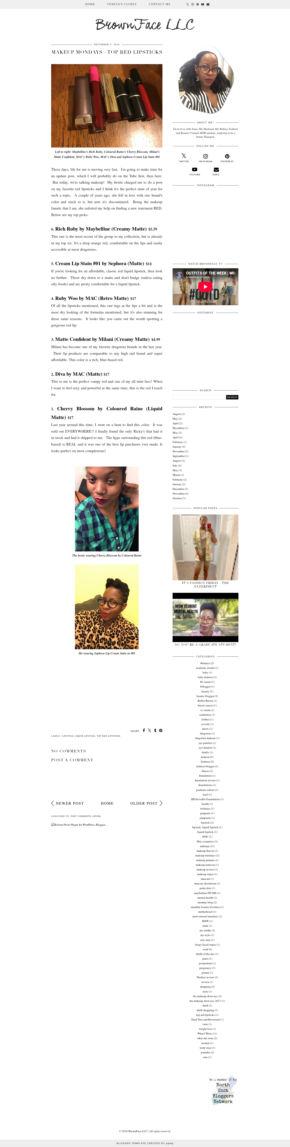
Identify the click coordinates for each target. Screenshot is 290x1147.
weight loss (205, 1029)
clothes (205, 719)
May (175, 418)
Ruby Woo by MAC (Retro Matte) (92, 298)
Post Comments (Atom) (86, 816)
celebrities (205, 715)
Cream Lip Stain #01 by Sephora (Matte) (99, 263)
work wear (205, 1048)
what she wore (205, 1038)
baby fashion (205, 677)
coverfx (205, 724)
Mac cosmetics (205, 841)
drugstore (205, 733)
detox (205, 729)
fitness (205, 771)
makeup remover (205, 865)
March (176, 475)
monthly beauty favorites (205, 907)
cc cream (205, 710)
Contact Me (160, 4)
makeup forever (205, 851)
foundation (205, 775)
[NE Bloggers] (223, 1104)
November (178, 451)
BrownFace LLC (145, 25)
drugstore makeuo (205, 738)
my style (205, 935)
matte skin (205, 888)
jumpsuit (205, 813)
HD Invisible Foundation (205, 799)
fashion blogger (205, 766)
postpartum (205, 963)
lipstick (67, 736)
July (175, 465)
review (205, 982)
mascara (205, 879)
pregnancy (205, 968)
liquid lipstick (85, 736)
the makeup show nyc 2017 (205, 1001)
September (179, 456)
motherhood (205, 912)
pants (205, 958)
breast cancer (205, 705)
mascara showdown (205, 883)
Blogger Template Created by (145, 1143)
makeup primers (205, 860)
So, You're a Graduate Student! (205, 645)
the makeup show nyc (205, 996)
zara (205, 1057)
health (205, 804)
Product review (205, 977)
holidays (205, 808)
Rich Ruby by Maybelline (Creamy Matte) (101, 228)
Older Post (144, 803)
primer (205, 972)
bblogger (205, 686)
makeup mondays (205, 855)
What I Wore (204, 1033)
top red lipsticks (109, 736)
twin (205, 1024)
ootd (205, 949)
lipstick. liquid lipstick (205, 827)
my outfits (205, 930)
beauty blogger (205, 696)
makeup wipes (205, 874)
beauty (205, 691)
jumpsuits (205, 818)
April (176, 423)
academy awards (205, 668)
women (205, 1043)
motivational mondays (205, 916)
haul (205, 794)
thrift (205, 1005)
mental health (205, 898)
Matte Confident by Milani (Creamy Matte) (102, 339)
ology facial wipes (205, 944)
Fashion (205, 761)
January (177, 446)
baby (205, 672)
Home (90, 4)
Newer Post (70, 803)
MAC (205, 836)
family (205, 752)
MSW (205, 921)
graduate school (205, 790)
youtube (205, 1052)
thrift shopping (205, 1010)
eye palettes (205, 743)
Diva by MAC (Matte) (78, 373)
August (177, 414)
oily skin (205, 940)
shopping (205, 986)
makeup (204, 846)
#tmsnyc (205, 663)
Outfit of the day (205, 954)
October (177, 498)
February (178, 442)
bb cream (205, 682)
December (178, 428)
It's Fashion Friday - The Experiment (205, 584)
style (205, 991)
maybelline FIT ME (205, 893)
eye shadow (205, 747)
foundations (205, 785)
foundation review (205, 780)
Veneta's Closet (122, 4)
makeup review (205, 869)
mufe (205, 926)
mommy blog (205, 902)
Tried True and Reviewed (205, 1019)
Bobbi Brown (205, 701)
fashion (205, 757)
